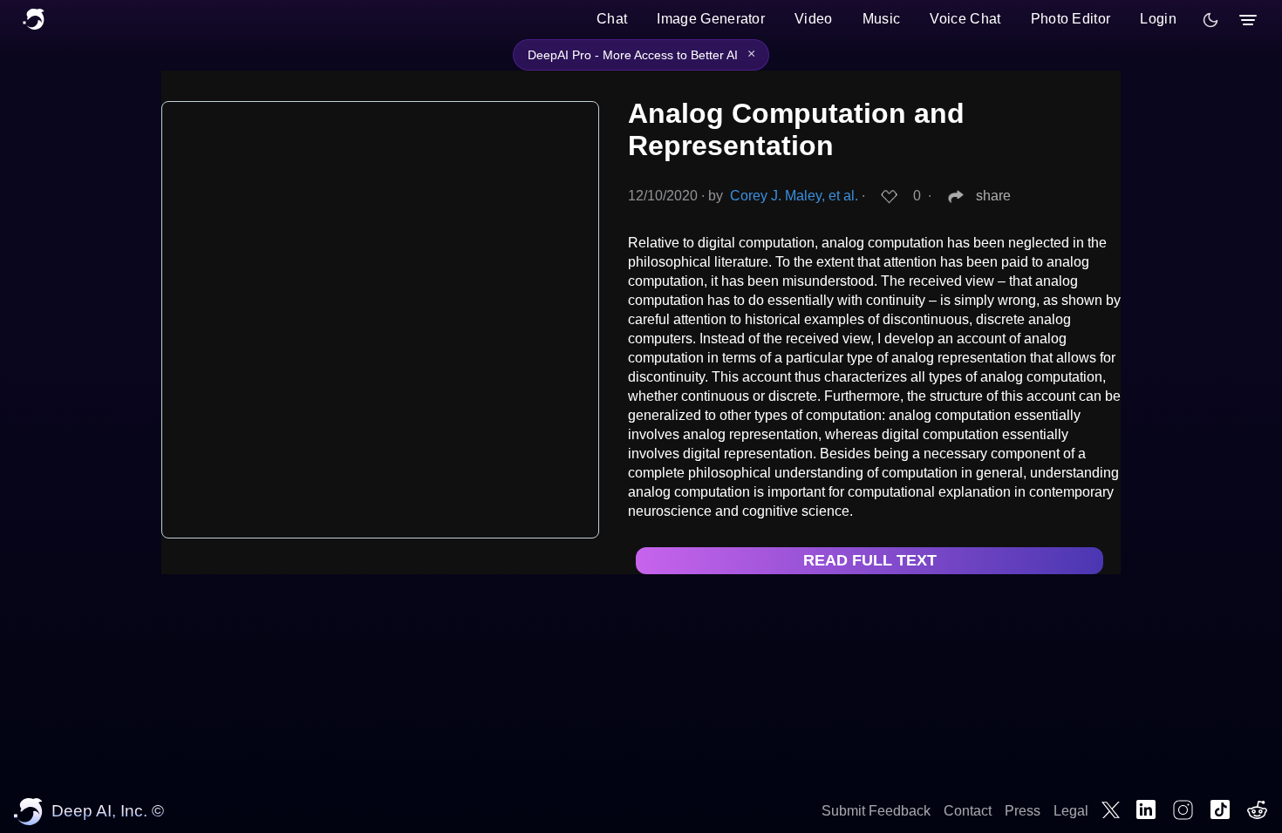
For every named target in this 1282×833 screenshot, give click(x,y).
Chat (612, 18)
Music (882, 18)
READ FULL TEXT (870, 560)
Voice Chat (965, 18)
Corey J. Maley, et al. (794, 195)
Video (813, 18)
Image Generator (711, 18)
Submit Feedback (876, 810)
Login (1158, 18)
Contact (968, 810)
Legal (1071, 810)
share (993, 195)
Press (1022, 810)
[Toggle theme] (1210, 20)
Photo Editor (1071, 18)
